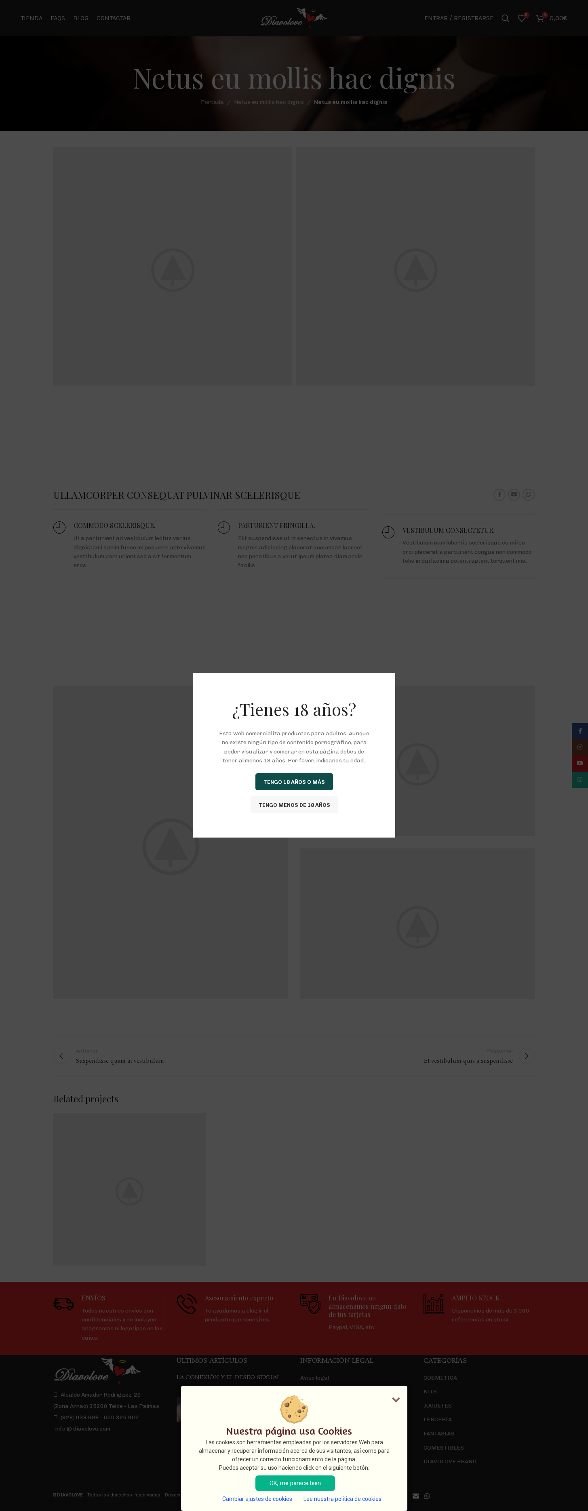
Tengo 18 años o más (294, 782)
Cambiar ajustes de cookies (257, 1499)
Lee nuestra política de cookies (342, 1499)
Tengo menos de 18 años (294, 805)
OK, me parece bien (295, 1483)
